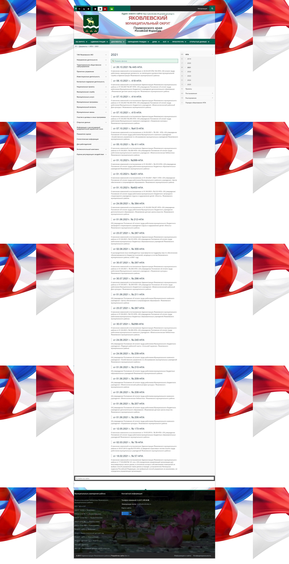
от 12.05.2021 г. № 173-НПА (128, 428)
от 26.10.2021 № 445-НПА (127, 67)
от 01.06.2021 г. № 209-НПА (128, 378)
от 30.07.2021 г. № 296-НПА (128, 278)
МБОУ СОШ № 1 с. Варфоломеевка (88, 514)
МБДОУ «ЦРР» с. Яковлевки (85, 529)
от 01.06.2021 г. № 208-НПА (128, 392)
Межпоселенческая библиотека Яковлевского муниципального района (91, 501)
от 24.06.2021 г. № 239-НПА (128, 353)
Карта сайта (126, 508)
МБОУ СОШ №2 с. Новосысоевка (87, 525)
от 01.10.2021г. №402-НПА (128, 187)
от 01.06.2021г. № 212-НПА (128, 219)
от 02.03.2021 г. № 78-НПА (128, 442)
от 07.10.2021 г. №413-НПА (128, 128)
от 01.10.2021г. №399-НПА (128, 160)
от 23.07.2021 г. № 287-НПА (128, 233)
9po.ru (127, 555)
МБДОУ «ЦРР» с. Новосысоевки (86, 537)
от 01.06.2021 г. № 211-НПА (128, 294)
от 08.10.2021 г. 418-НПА (127, 80)
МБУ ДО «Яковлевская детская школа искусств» (92, 548)
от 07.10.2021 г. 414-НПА (127, 96)
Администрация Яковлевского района (96, 555)
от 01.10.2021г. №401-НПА (128, 173)
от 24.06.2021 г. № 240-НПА (128, 339)
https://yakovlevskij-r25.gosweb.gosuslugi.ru (148, 14)
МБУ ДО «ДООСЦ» (82, 544)
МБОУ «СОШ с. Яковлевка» (85, 510)
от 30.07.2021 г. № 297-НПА (128, 262)
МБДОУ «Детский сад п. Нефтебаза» (88, 541)
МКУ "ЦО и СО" (80, 506)
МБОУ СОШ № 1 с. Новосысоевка (87, 521)
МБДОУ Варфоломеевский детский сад (89, 533)
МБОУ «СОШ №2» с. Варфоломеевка (89, 518)
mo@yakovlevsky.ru (144, 504)
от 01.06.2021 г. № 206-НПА (128, 417)
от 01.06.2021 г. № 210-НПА (128, 367)
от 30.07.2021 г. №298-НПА (128, 323)
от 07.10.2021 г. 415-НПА (127, 112)
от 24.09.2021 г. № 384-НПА (128, 203)
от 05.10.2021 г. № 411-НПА (128, 144)
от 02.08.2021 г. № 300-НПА (128, 248)
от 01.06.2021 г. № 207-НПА (128, 403)
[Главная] (76, 46)
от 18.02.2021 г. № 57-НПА (128, 455)
